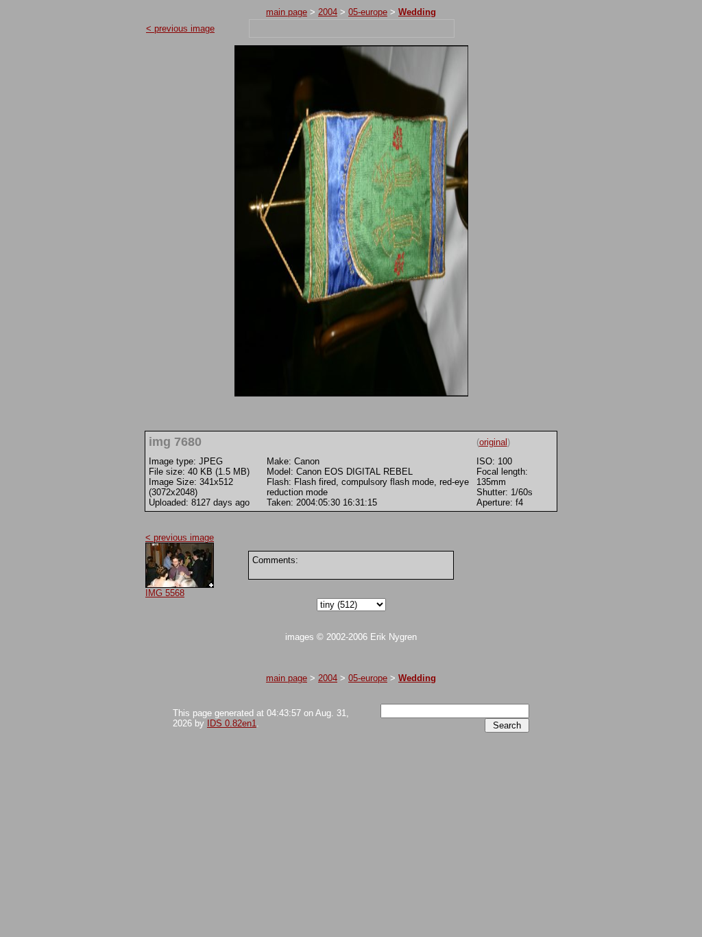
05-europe (367, 12)
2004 (327, 12)
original (493, 442)
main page (286, 12)
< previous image (180, 28)
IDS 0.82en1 (231, 723)
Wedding (417, 12)
